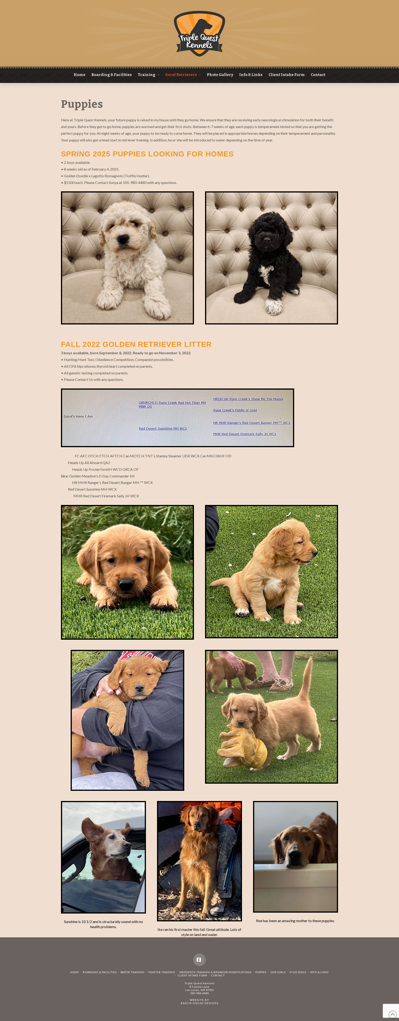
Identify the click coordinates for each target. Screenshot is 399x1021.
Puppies (260, 972)
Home (74, 972)
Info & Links (319, 972)
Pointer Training (161, 972)
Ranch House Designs (199, 1003)
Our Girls (278, 972)
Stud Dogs (298, 972)
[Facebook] (199, 960)
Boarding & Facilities (100, 972)
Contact (218, 975)
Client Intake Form (192, 975)
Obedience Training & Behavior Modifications (215, 972)
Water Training (133, 972)
